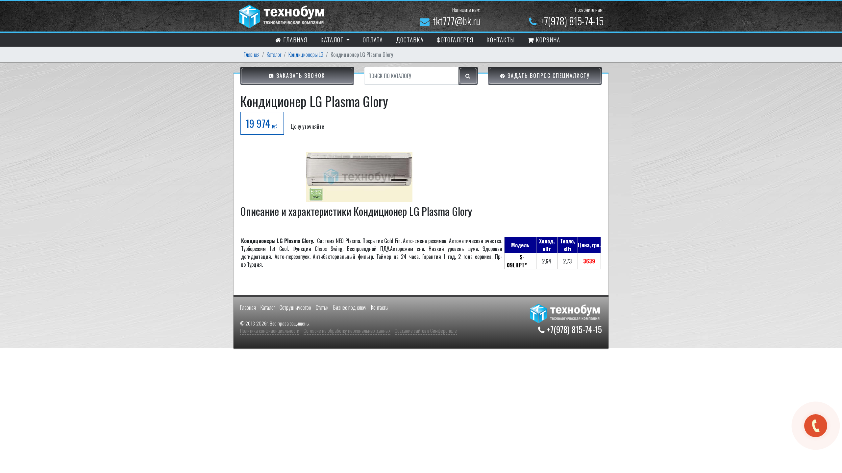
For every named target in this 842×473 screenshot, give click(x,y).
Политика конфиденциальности (269, 330)
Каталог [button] (332, 39)
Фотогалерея (455, 39)
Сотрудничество (295, 307)
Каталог (274, 54)
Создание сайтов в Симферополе (426, 330)
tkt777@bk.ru (456, 20)
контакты (500, 39)
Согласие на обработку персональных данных (347, 330)
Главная (294, 39)
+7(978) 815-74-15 (572, 20)
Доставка (410, 39)
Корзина (547, 39)
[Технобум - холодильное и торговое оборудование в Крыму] (282, 15)
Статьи (322, 307)
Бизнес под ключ (349, 307)
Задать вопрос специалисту (548, 75)
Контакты (379, 307)
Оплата (373, 39)
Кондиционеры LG (305, 54)
